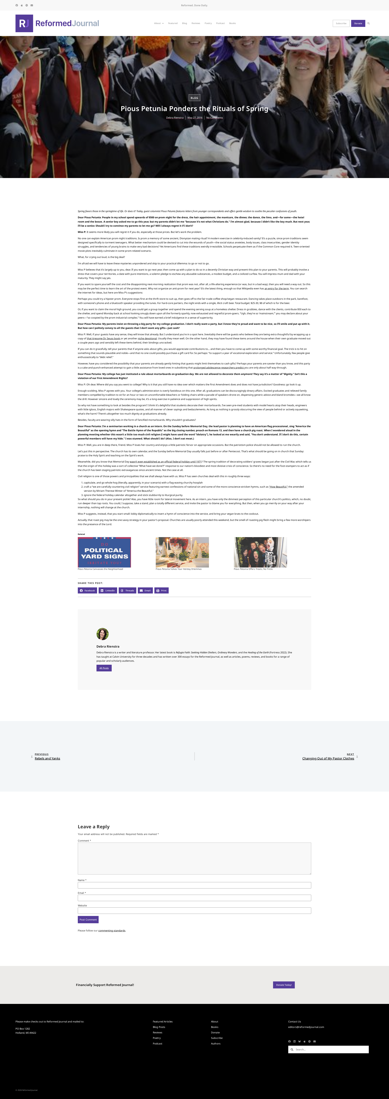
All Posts (104, 668)
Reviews (196, 23)
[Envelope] (32, 5)
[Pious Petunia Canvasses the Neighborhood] (115, 552)
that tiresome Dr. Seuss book (104, 338)
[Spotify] (27, 5)
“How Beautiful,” (278, 486)
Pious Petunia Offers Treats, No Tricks (253, 569)
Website (82, 905)
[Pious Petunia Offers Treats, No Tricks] (271, 552)
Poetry (208, 23)
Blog (184, 23)
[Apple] (22, 5)
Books (232, 23)
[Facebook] (16, 5)
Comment (84, 840)
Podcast (220, 23)
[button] (368, 23)
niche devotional (147, 338)
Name (82, 880)
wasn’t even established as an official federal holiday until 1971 (166, 461)
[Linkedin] (294, 1041)
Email (82, 893)
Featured (173, 23)
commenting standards (111, 930)
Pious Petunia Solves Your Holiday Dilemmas (179, 569)
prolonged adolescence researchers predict (218, 367)
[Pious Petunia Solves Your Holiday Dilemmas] (193, 552)
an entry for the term (277, 288)
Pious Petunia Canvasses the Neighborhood (100, 569)
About (157, 23)
